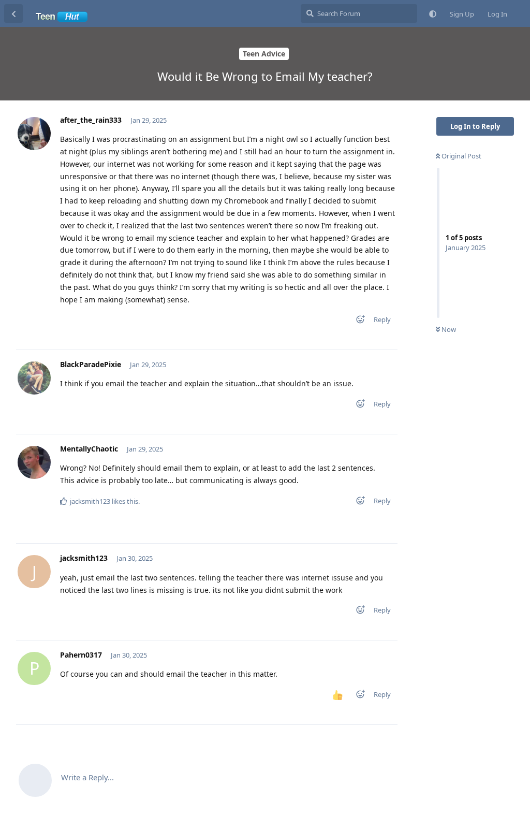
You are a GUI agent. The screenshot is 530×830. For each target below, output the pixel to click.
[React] (357, 321)
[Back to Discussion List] (13, 13)
